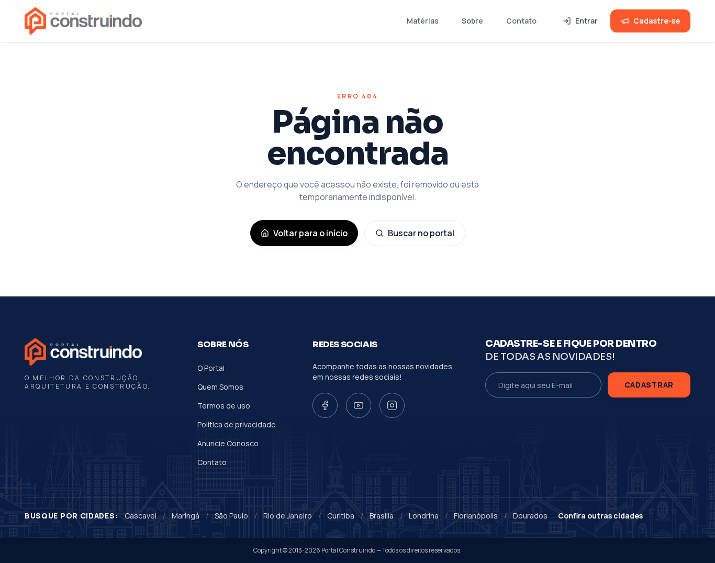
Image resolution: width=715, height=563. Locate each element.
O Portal (211, 368)
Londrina (424, 516)
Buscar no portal (421, 233)
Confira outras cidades (600, 516)
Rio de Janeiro (287, 516)
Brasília (382, 516)
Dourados (530, 516)
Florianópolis (476, 516)
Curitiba (340, 516)
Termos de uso (223, 406)
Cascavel (141, 516)
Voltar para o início (310, 233)
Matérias (423, 21)
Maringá (185, 516)
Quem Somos (220, 387)
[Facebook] (325, 405)
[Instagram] (392, 405)
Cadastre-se (656, 21)
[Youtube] (358, 405)
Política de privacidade (236, 424)
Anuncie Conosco (228, 443)
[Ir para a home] (83, 21)
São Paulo (231, 516)
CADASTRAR (649, 385)
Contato (521, 21)
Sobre (472, 21)
